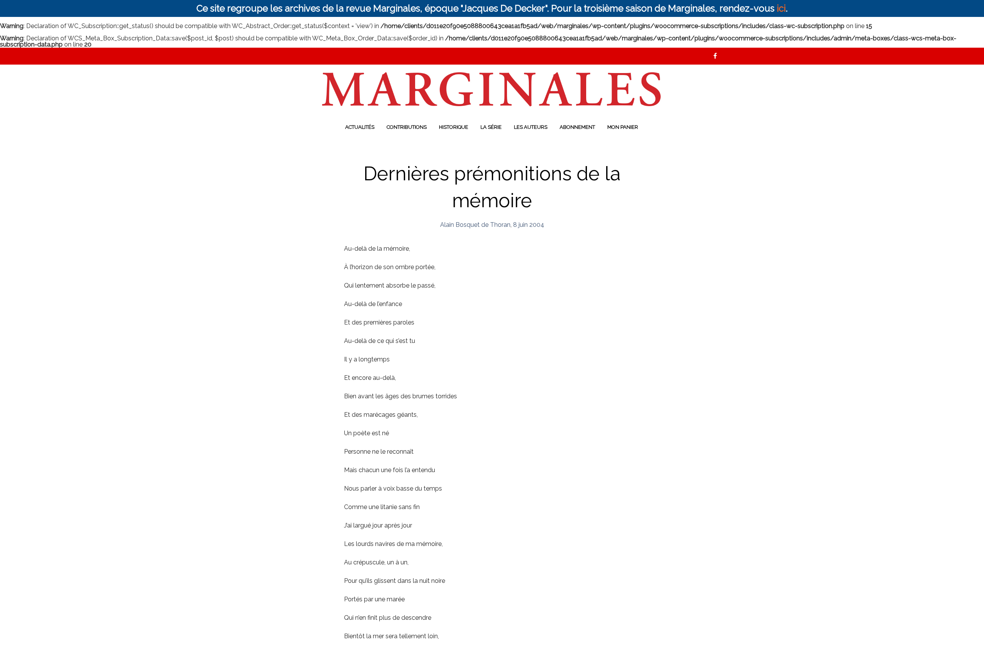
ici (781, 8)
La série (491, 127)
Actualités (359, 127)
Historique (453, 127)
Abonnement (577, 127)
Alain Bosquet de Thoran (475, 224)
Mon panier (622, 127)
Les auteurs (530, 127)
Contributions (407, 127)
